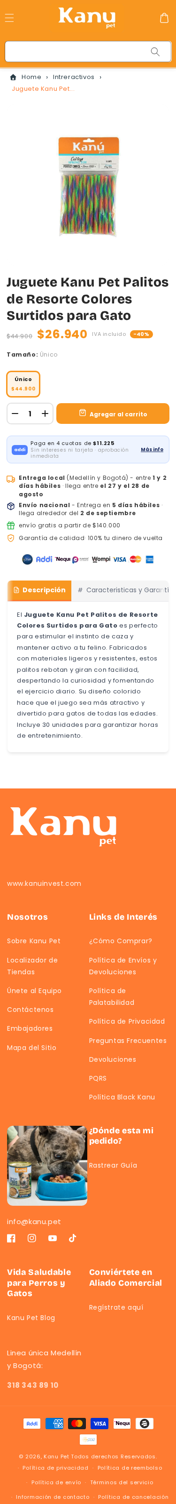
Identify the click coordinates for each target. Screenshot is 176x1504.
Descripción (44, 590)
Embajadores (30, 1028)
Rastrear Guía (113, 1165)
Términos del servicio (121, 1482)
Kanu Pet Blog (31, 1317)
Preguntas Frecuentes (128, 1040)
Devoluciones (113, 1059)
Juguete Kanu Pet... (43, 88)
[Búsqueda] (155, 51)
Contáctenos (30, 1009)
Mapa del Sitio (31, 1047)
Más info (152, 449)
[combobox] (88, 51)
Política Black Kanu (122, 1097)
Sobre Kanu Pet (34, 941)
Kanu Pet (57, 1456)
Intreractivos (74, 76)
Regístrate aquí (116, 1307)
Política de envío (56, 1482)
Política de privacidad (55, 1468)
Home (31, 76)
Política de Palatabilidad (112, 996)
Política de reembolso (130, 1468)
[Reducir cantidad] (15, 413)
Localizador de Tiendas (32, 966)
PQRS (98, 1078)
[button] (164, 18)
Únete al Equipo (34, 990)
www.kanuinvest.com (44, 883)
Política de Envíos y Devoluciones (123, 966)
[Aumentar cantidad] (45, 413)
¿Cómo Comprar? (121, 941)
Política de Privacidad (127, 1021)
